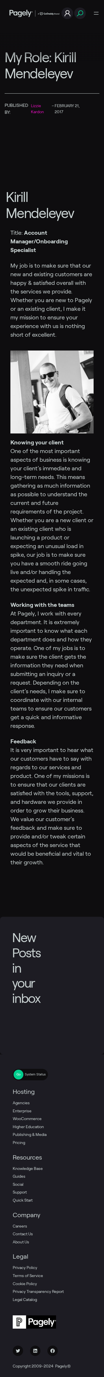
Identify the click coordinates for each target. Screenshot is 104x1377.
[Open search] (80, 13)
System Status (35, 1074)
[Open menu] (96, 13)
